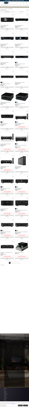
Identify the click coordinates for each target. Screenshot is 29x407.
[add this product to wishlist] (13, 15)
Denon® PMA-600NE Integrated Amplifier (5, 166)
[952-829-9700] (23, 3)
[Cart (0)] (26, 3)
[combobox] (22, 11)
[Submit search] (27, 5)
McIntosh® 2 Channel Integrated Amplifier (19, 252)
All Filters (8, 11)
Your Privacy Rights (3, 405)
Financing (5, 398)
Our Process (5, 400)
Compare (8, 30)
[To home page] (6, 3)
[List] (17, 3)
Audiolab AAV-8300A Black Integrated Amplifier (5, 83)
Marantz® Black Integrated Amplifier (18, 188)
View (7, 47)
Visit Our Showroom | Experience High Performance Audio (14, 0)
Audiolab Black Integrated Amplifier (4, 123)
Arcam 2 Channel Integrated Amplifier (4, 25)
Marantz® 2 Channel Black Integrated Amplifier (5, 188)
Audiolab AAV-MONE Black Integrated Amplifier (5, 102)
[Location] (20, 3)
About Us (5, 399)
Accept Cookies (20, 405)
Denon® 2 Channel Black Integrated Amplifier (19, 123)
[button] (2, 3)
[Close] (28, 402)
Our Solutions (5, 397)
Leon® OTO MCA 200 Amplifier (18, 166)
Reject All (25, 405)
